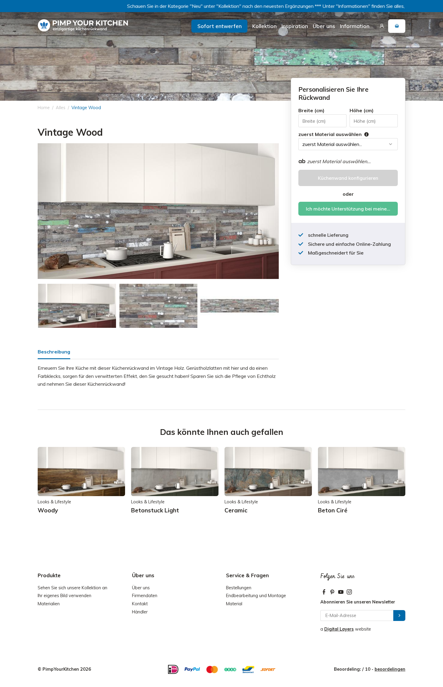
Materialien (49, 603)
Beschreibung (54, 352)
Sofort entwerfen (219, 26)
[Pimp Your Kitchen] (83, 25)
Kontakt (140, 603)
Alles (60, 107)
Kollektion (264, 26)
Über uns (324, 26)
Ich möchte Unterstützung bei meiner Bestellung (352, 209)
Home (44, 107)
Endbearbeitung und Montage (256, 595)
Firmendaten (144, 595)
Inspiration (294, 26)
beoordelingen (390, 669)
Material (234, 603)
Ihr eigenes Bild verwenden (64, 595)
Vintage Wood (86, 107)
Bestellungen (238, 587)
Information (354, 26)
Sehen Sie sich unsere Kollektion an (72, 587)
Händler (140, 612)
